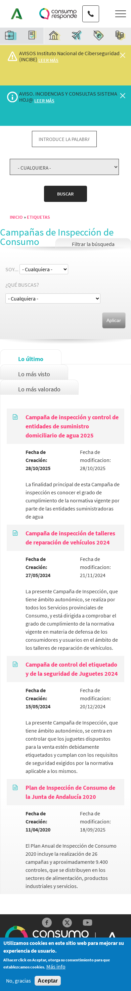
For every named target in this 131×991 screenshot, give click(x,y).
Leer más (48, 60)
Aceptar (48, 981)
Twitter (67, 922)
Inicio (16, 217)
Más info (56, 966)
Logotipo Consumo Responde (58, 14)
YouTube (87, 922)
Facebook (47, 922)
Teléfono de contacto (91, 7)
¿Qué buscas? (22, 284)
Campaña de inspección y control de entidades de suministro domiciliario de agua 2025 (72, 426)
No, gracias (18, 981)
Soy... (11, 269)
